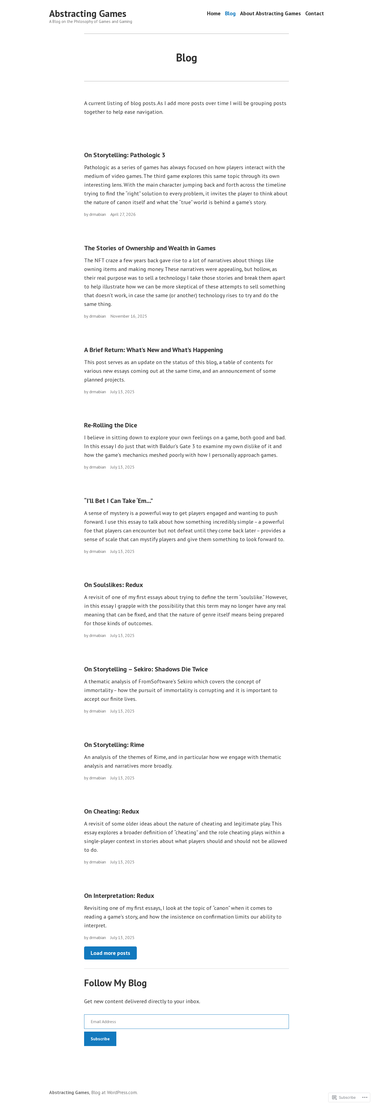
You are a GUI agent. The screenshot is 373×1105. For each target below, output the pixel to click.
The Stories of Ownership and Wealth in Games (150, 248)
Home (214, 13)
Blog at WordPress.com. (114, 1092)
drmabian (97, 214)
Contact (314, 13)
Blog (230, 13)
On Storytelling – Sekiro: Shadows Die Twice (146, 669)
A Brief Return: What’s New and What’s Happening (153, 350)
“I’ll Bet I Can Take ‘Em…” (118, 500)
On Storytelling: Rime (114, 744)
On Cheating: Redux (111, 811)
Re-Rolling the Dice (110, 425)
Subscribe (100, 1038)
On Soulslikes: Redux (113, 584)
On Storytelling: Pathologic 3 (124, 155)
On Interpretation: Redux (119, 895)
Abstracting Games (87, 13)
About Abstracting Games (270, 13)
